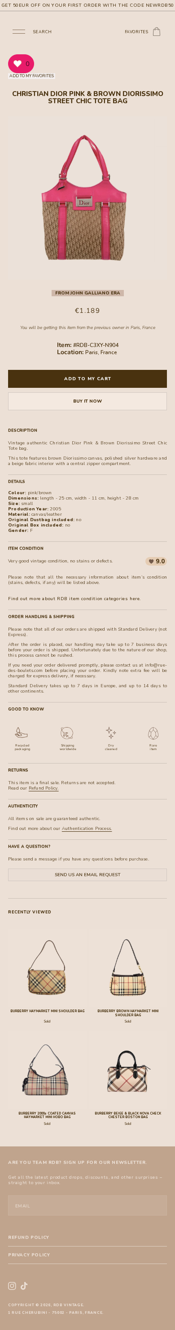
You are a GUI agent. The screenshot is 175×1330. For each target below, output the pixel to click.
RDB (58, 1305)
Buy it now (87, 401)
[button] (19, 31)
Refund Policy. (44, 788)
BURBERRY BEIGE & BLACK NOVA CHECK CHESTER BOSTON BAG (128, 1115)
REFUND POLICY (28, 1237)
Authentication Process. (87, 828)
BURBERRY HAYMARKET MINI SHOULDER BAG (47, 1011)
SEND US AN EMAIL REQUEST (87, 875)
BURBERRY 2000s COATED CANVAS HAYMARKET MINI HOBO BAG (47, 1115)
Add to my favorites (31, 76)
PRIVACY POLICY (29, 1255)
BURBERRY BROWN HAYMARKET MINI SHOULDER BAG (127, 1013)
